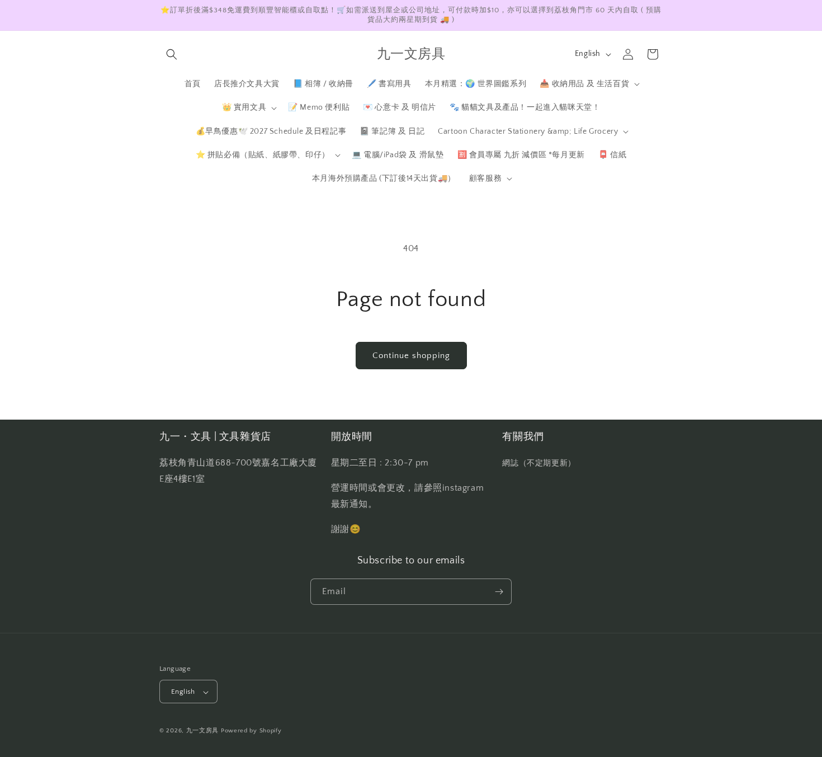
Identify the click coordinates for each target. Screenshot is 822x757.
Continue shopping (411, 355)
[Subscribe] (498, 592)
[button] (171, 54)
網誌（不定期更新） (538, 463)
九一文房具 (202, 731)
